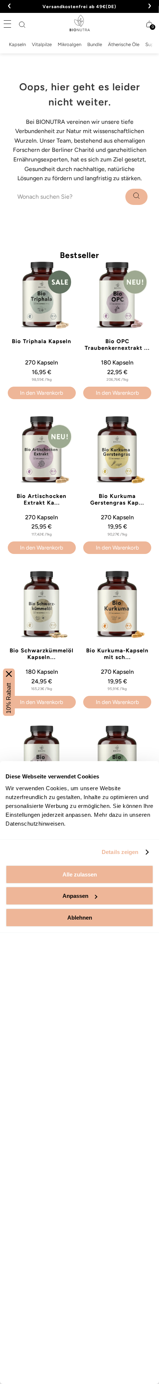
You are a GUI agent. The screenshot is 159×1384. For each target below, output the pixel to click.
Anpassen (75, 896)
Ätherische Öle (123, 44)
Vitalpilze (42, 44)
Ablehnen (79, 917)
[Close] (9, 674)
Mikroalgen (69, 44)
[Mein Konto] (135, 24)
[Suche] (136, 197)
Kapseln (17, 44)
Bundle (94, 44)
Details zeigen (120, 852)
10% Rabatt (9, 698)
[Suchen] (22, 24)
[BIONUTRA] (79, 23)
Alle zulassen (79, 874)
